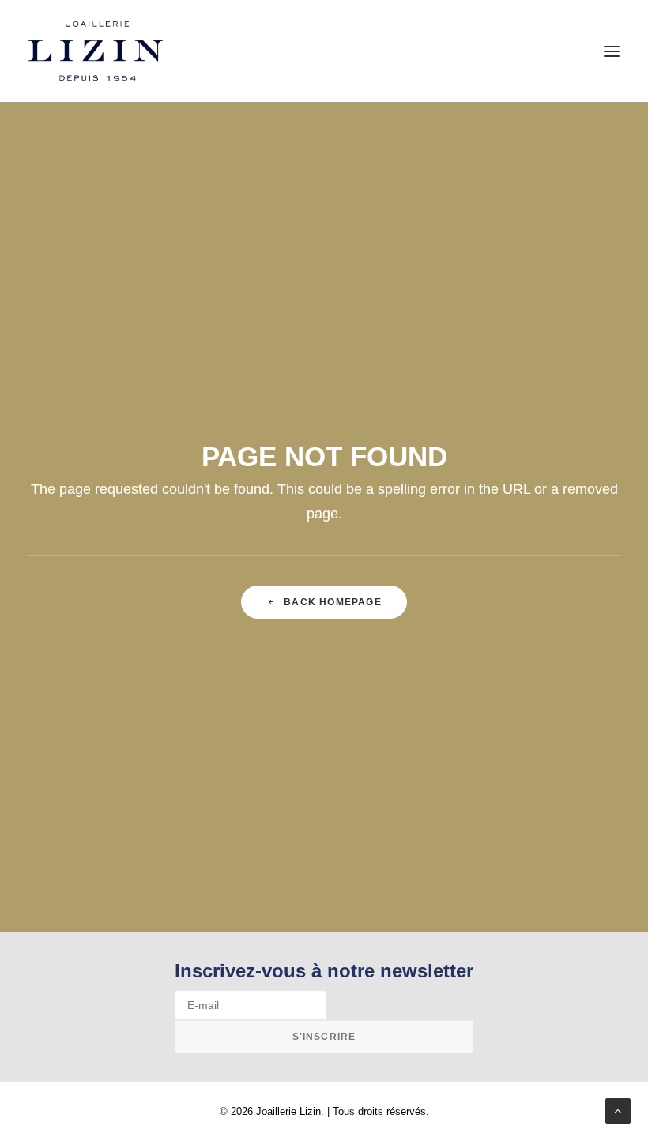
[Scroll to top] (618, 1110)
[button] (611, 51)
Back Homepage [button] (333, 602)
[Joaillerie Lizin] (95, 51)
